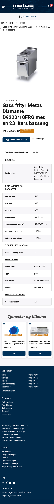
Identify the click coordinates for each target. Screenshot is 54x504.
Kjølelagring (7, 408)
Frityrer (21, 23)
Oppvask (5, 411)
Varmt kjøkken (8, 405)
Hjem (2, 23)
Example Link (3, 482)
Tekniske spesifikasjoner (16, 152)
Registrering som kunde (12, 466)
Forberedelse (7, 402)
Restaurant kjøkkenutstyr (13, 428)
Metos (5, 447)
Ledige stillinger (9, 455)
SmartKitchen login (10, 463)
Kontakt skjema (8, 391)
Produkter (7, 398)
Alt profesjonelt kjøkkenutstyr (15, 425)
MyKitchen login (9, 461)
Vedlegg (36, 152)
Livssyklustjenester (10, 434)
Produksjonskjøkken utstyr (13, 431)
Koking (11, 23)
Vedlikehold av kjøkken (11, 437)
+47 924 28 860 (29, 16)
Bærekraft (6, 452)
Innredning (6, 414)
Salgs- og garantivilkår (11, 495)
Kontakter (7, 370)
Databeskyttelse (9, 492)
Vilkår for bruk (25, 492)
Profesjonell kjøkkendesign (13, 440)
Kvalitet (5, 458)
